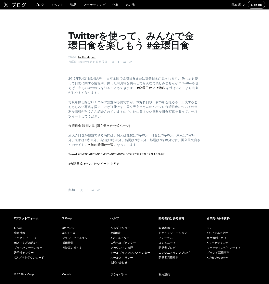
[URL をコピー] (129, 61)
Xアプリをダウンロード (29, 257)
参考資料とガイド (218, 238)
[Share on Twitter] (113, 62)
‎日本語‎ (236, 5)
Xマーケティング (217, 243)
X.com (18, 228)
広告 (209, 228)
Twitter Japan (87, 57)
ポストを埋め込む (25, 243)
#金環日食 (144, 88)
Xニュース (68, 233)
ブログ (39, 5)
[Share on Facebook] (118, 62)
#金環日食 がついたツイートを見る (94, 164)
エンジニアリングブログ (174, 252)
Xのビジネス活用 (217, 233)
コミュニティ (167, 243)
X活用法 (115, 233)
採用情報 (68, 243)
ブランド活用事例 (218, 252)
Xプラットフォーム (26, 218)
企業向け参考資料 (218, 218)
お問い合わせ (118, 262)
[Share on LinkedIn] (124, 62)
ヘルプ (114, 218)
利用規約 (164, 274)
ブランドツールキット (76, 238)
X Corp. (67, 218)
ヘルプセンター (120, 228)
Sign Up (256, 5)
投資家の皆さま (72, 247)
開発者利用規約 (168, 257)
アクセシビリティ (25, 238)
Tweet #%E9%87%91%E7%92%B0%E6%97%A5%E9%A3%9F (116, 154)
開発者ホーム (167, 228)
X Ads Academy (217, 257)
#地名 (161, 88)
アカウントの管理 (121, 247)
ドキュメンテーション (173, 233)
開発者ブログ (167, 247)
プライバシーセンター (28, 247)
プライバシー (118, 274)
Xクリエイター (119, 238)
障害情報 (19, 233)
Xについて (68, 228)
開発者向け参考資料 (171, 218)
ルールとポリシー (121, 257)
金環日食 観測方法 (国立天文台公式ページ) (99, 126)
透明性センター (24, 252)
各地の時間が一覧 (101, 145)
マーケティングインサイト (224, 247)
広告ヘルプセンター (123, 243)
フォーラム (166, 238)
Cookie (66, 274)
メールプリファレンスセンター (130, 252)
